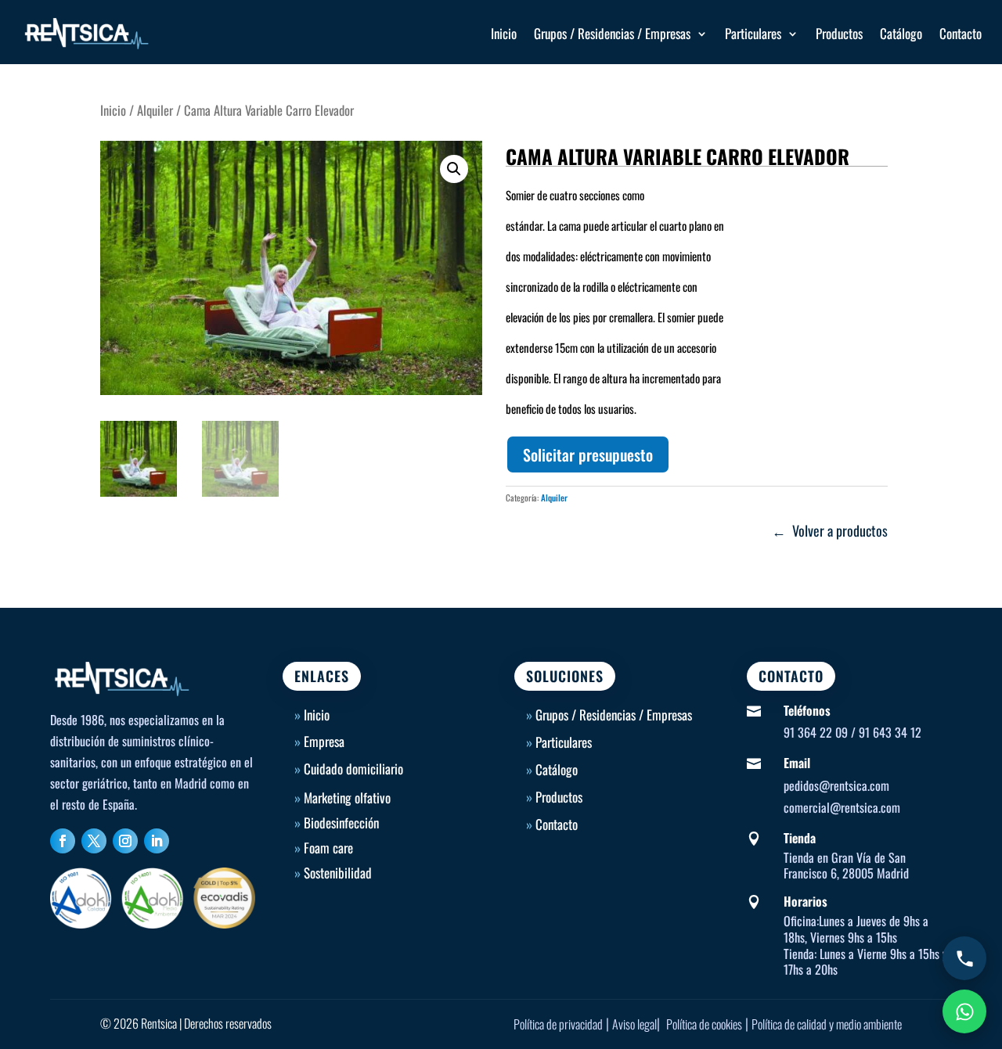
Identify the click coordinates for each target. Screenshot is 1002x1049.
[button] (454, 169)
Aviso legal (634, 1024)
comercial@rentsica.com (842, 807)
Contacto (960, 33)
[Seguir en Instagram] (125, 840)
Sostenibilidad (338, 872)
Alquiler (155, 110)
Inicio (504, 33)
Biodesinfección (341, 822)
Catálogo (901, 33)
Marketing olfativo (347, 797)
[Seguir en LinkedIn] (156, 840)
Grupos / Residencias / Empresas (612, 33)
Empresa (324, 741)
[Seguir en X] (93, 840)
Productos (839, 33)
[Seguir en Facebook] (62, 840)
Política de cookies (704, 1024)
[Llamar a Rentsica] (964, 958)
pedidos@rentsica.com (836, 785)
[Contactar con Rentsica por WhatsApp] (964, 1011)
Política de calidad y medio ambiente (827, 1024)
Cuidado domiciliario (353, 768)
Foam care (328, 847)
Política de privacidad (558, 1024)
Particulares (753, 33)
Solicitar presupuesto (588, 454)
